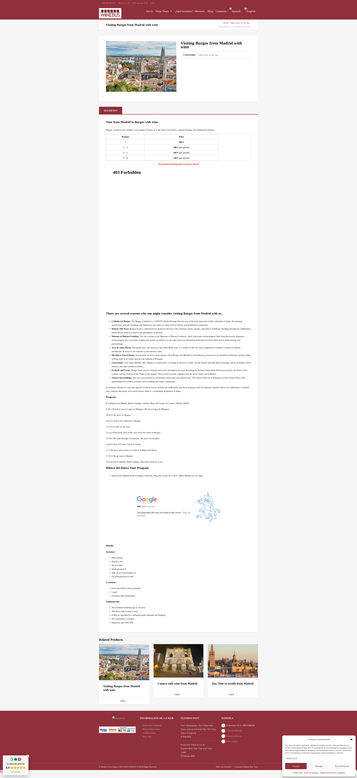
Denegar (319, 766)
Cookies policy (298, 773)
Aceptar (295, 766)
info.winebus (232, 741)
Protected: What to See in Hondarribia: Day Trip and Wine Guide (196, 748)
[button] (351, 739)
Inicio (149, 11)
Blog (210, 11)
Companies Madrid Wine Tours (246, 767)
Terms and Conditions (311, 773)
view (122, 701)
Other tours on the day (240, 23)
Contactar (221, 11)
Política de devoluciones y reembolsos (332, 773)
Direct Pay (147, 737)
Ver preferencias (342, 766)
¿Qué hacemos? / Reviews (190, 11)
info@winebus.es (234, 736)
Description (110, 111)
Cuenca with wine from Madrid (177, 683)
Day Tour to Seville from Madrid (233, 683)
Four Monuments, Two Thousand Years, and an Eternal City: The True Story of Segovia (198, 729)
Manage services (291, 758)
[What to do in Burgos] (141, 66)
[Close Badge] (27, 756)
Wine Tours (162, 11)
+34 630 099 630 (234, 731)
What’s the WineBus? (224, 767)
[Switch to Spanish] (235, 11)
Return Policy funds (151, 729)
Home (226, 23)
